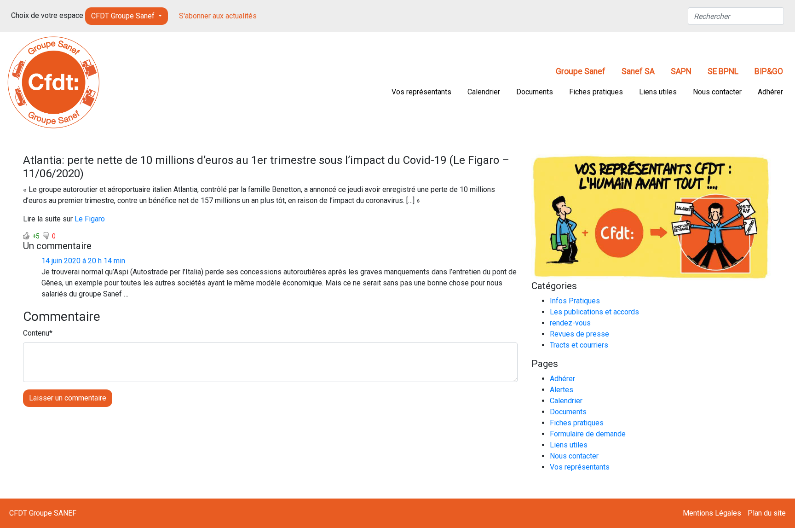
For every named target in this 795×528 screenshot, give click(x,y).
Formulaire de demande (588, 433)
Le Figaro (90, 219)
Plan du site (767, 513)
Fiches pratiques (596, 91)
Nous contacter (717, 91)
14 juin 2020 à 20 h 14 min (83, 260)
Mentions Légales (712, 513)
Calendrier (483, 91)
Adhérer (770, 91)
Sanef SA (638, 71)
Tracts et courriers (579, 345)
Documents (534, 91)
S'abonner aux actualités (218, 16)
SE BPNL (723, 71)
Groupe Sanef (580, 71)
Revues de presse (579, 334)
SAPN (681, 71)
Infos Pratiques (575, 300)
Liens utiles (658, 91)
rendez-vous (570, 323)
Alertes (561, 389)
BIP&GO (769, 71)
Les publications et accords (594, 312)
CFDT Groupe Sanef (123, 16)
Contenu (36, 333)
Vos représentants (421, 91)
